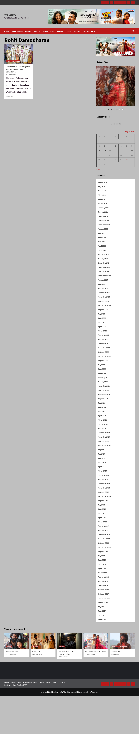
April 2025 (102, 247)
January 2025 (103, 260)
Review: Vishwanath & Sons (95, 653)
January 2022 (103, 383)
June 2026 (102, 192)
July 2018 (101, 557)
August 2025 (103, 230)
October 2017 (103, 595)
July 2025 (101, 234)
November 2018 (104, 540)
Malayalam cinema (32, 31)
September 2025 (104, 226)
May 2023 (102, 323)
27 (121, 161)
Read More (9, 96)
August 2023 (103, 310)
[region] (115, 89)
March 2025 (102, 251)
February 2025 (103, 255)
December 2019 (104, 484)
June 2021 (102, 408)
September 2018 (104, 548)
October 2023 (103, 302)
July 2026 (101, 187)
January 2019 (103, 531)
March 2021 (102, 421)
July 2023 (101, 315)
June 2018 (102, 561)
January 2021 (103, 429)
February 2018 (103, 578)
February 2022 (103, 378)
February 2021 (103, 425)
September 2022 (104, 357)
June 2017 (102, 612)
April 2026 (102, 200)
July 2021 (101, 404)
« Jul (98, 170)
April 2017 (102, 620)
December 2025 (104, 217)
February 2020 (103, 476)
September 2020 (104, 446)
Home (6, 31)
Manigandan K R (12, 74)
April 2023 (102, 327)
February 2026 (103, 209)
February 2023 (103, 336)
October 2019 (103, 493)
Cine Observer (10, 14)
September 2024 (104, 276)
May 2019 (102, 514)
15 (132, 151)
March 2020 (102, 472)
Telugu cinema (48, 31)
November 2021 (104, 387)
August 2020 (103, 450)
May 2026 (102, 196)
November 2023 (104, 298)
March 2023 (102, 332)
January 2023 (103, 340)
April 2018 (102, 569)
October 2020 (103, 442)
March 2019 (102, 523)
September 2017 (104, 599)
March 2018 (102, 574)
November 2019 (104, 489)
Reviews (77, 31)
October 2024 (103, 272)
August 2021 (103, 400)
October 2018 (103, 544)
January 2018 (103, 582)
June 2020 (102, 459)
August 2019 (103, 501)
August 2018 (103, 552)
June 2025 (102, 238)
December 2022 (104, 344)
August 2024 (103, 281)
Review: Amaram (12, 653)
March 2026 (102, 204)
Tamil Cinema (17, 31)
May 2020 (102, 463)
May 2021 (102, 412)
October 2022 (103, 353)
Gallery (60, 31)
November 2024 (104, 268)
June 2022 (102, 370)
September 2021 (104, 395)
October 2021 (103, 391)
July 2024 (101, 285)
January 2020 (103, 480)
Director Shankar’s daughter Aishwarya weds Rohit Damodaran (18, 69)
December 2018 (104, 535)
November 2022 (104, 349)
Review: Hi (36, 653)
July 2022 (101, 366)
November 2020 (104, 438)
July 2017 (101, 608)
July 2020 (101, 455)
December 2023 (104, 293)
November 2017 (104, 591)
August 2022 (103, 361)
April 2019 (102, 518)
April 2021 (102, 417)
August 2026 (103, 183)
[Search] (133, 31)
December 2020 (104, 434)
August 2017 (103, 603)
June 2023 (102, 319)
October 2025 (103, 221)
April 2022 (102, 374)
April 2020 (102, 467)
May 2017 (102, 616)
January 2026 (103, 213)
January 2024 (103, 289)
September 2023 (104, 306)
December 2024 (104, 264)
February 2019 (103, 527)
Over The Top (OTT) (90, 31)
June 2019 (102, 510)
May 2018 (102, 565)
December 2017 (104, 586)
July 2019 (101, 506)
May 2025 (102, 243)
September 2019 (104, 497)
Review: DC (116, 653)
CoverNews (82, 693)
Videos (68, 31)
